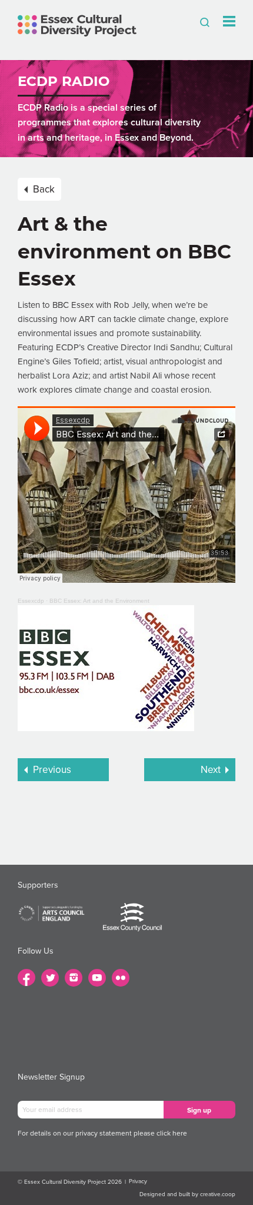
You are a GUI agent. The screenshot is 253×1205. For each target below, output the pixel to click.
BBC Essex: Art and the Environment (99, 600)
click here (172, 1133)
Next (211, 770)
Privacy (138, 1181)
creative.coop (217, 1194)
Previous (52, 770)
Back (44, 189)
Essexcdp (31, 600)
